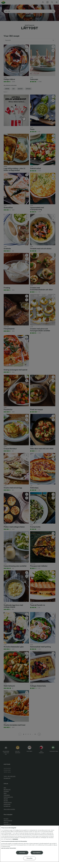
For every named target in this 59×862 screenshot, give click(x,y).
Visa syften (29, 858)
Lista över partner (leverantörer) (8, 848)
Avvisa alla (22, 852)
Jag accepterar (36, 852)
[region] (29, 843)
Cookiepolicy (15, 839)
